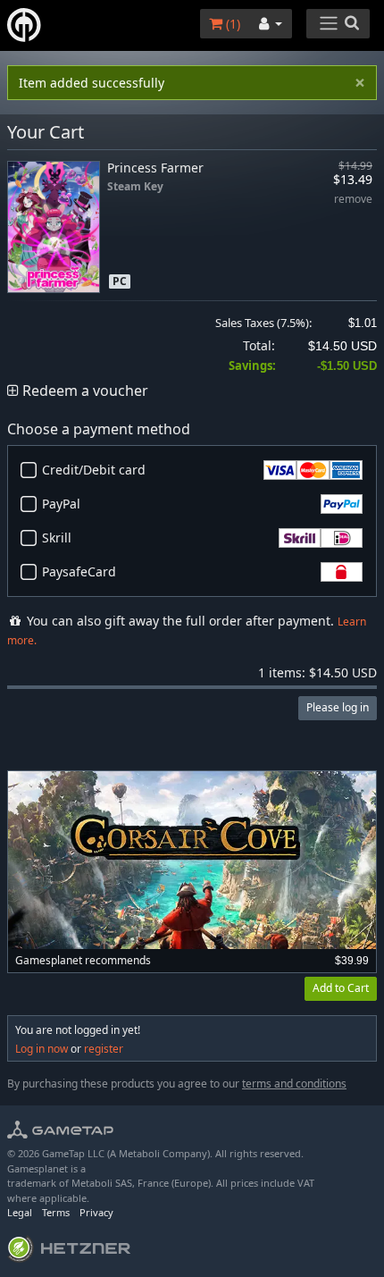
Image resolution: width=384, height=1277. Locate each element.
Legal (19, 1212)
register (103, 1048)
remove (353, 200)
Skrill (56, 537)
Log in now (41, 1048)
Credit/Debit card (94, 469)
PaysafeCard (79, 571)
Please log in (337, 707)
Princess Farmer (155, 167)
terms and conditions (294, 1083)
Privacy (96, 1212)
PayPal (61, 503)
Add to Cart (341, 988)
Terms (56, 1212)
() (231, 23)
